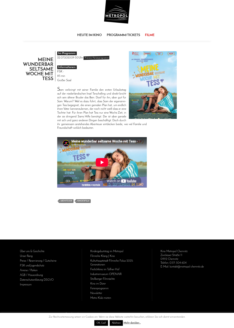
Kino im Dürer (98, 283)
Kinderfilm (83, 201)
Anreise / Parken (28, 270)
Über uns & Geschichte (32, 251)
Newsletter (96, 293)
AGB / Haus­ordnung (31, 275)
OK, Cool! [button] (101, 323)
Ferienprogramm (99, 288)
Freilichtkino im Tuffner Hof (104, 269)
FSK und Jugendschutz (32, 265)
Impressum (26, 284)
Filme (149, 35)
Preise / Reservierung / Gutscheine (38, 260)
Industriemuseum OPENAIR (106, 274)
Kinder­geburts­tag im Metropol (106, 251)
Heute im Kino (89, 35)
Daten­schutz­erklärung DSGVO (37, 279)
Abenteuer (66, 201)
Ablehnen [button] (116, 323)
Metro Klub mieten (100, 298)
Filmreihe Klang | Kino (102, 256)
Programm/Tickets (123, 35)
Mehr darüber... (132, 323)
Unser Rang (26, 256)
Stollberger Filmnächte (102, 279)
